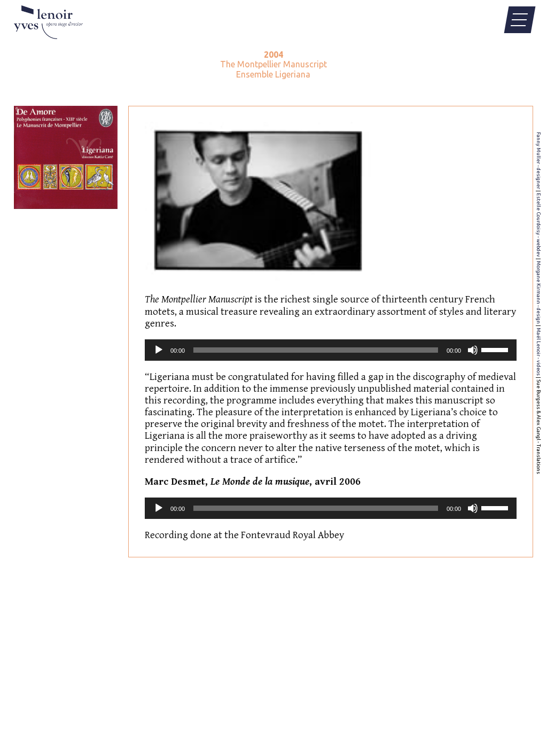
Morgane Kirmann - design (539, 292)
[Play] (158, 350)
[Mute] (472, 350)
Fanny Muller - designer (539, 160)
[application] (331, 350)
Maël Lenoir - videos (539, 352)
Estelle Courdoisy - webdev (539, 225)
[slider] (496, 349)
